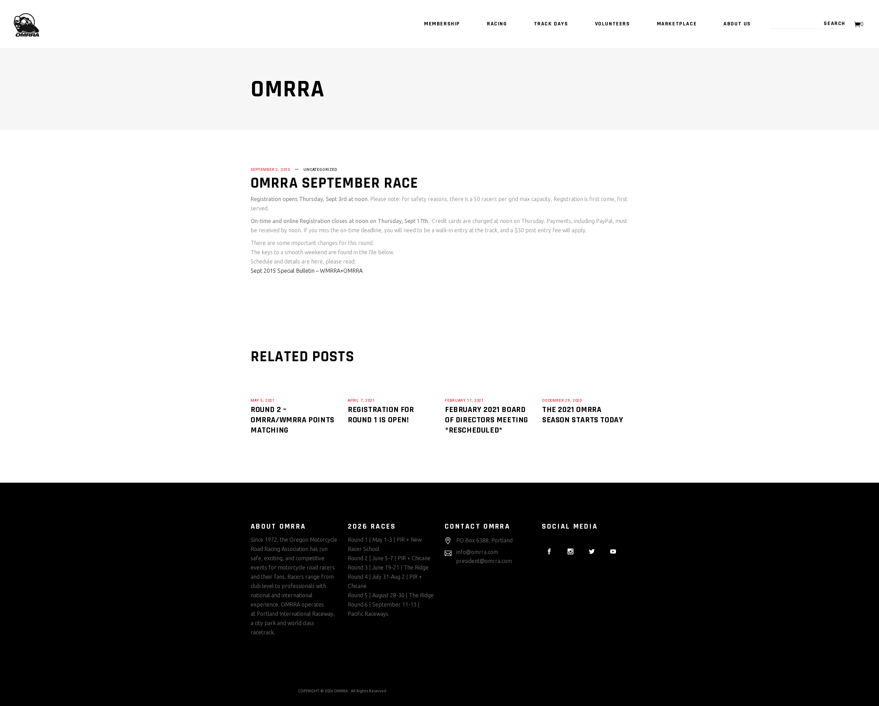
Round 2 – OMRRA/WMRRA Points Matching (292, 419)
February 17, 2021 (464, 400)
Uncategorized (321, 170)
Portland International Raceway (295, 614)
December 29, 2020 (562, 400)
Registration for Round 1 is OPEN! (381, 414)
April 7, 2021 (361, 400)
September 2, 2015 (270, 170)
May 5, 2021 (263, 400)
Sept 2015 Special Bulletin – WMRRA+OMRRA (307, 271)
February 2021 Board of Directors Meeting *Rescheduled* (486, 419)
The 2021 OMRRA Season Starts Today (582, 414)
